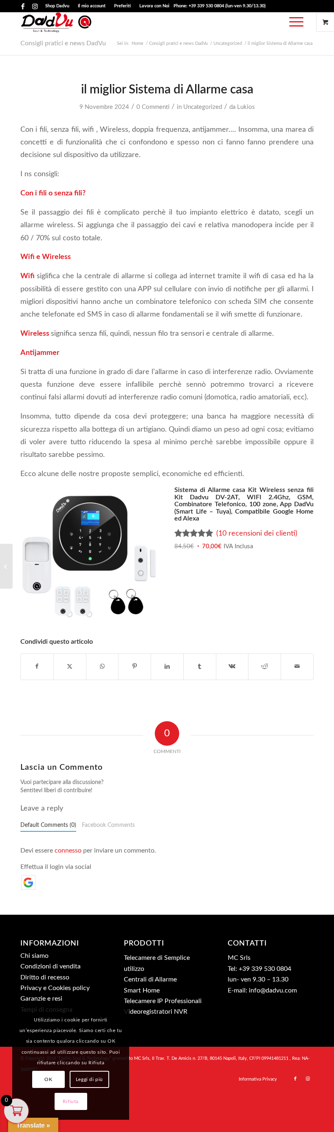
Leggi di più (89, 1079)
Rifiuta (71, 1101)
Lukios (246, 107)
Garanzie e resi (41, 998)
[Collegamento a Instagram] (35, 6)
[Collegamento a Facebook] (23, 6)
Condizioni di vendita (50, 966)
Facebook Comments (108, 825)
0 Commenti (152, 107)
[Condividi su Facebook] (37, 666)
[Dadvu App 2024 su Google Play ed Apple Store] (6, 566)
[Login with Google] (28, 882)
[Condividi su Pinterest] (135, 666)
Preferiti (122, 6)
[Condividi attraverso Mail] (297, 666)
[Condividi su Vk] (232, 666)
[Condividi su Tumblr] (200, 666)
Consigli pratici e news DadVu (63, 43)
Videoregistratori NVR (155, 1011)
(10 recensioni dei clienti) (256, 533)
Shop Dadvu (57, 6)
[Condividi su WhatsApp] (102, 666)
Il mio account (91, 6)
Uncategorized (202, 107)
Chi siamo (34, 956)
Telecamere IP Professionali (163, 1001)
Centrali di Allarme (150, 979)
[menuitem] (57, 6)
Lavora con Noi (154, 6)
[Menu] (294, 22)
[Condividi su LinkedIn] (167, 666)
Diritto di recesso (44, 977)
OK (48, 1079)
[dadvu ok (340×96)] (56, 22)
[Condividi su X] (70, 666)
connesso (68, 850)
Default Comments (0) (48, 825)
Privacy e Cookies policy (55, 988)
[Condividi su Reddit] (264, 666)
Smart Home (142, 990)
